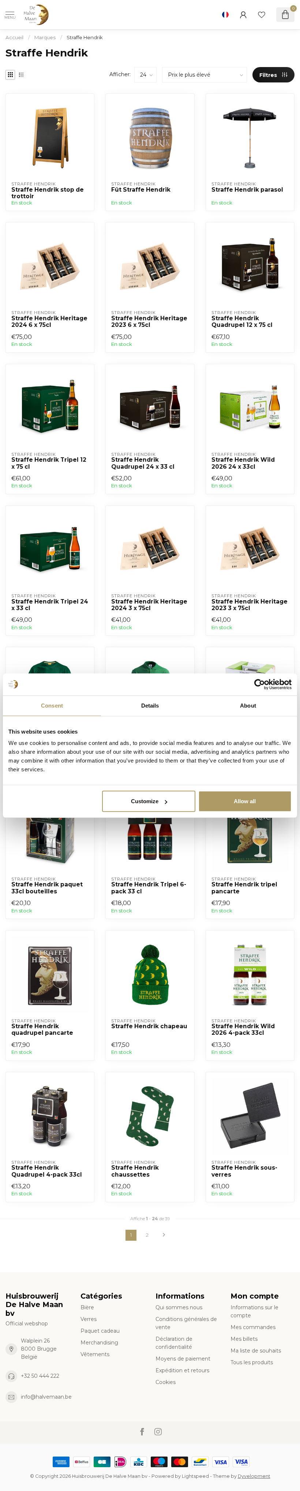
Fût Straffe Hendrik (140, 190)
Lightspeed (195, 1476)
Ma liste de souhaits (255, 1350)
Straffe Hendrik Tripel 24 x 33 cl (49, 605)
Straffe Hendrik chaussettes (135, 1171)
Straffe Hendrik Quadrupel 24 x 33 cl (143, 463)
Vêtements (94, 1354)
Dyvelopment (254, 1476)
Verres (88, 1319)
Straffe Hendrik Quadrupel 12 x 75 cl (242, 321)
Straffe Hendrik (85, 37)
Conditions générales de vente (186, 1323)
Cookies (165, 1382)
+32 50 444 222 (40, 1376)
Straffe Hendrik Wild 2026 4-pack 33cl (243, 1029)
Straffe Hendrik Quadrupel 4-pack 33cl (46, 1171)
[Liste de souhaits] (261, 14)
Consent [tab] (52, 705)
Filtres (268, 75)
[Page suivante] (163, 1235)
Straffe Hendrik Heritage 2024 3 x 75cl (149, 605)
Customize (144, 801)
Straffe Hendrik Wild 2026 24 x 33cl (243, 463)
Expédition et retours (182, 1370)
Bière (87, 1307)
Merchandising (99, 1342)
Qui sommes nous (178, 1307)
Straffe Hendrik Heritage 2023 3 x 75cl (249, 605)
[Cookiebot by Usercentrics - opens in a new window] (260, 684)
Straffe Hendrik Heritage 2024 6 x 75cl (49, 321)
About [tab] (248, 705)
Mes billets (244, 1339)
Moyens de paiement (182, 1358)
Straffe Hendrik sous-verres (244, 1171)
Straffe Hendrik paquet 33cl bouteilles (47, 887)
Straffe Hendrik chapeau (149, 1026)
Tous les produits (251, 1362)
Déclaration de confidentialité (173, 1343)
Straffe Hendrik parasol (247, 190)
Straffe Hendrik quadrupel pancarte (42, 1029)
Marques (45, 37)
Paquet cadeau (100, 1331)
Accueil (14, 37)
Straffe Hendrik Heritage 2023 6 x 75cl (149, 321)
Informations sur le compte (254, 1311)
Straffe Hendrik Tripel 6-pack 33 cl (148, 887)
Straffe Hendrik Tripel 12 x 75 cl (48, 463)
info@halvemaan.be (46, 1397)
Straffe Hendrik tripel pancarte (244, 887)
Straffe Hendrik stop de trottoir (47, 193)
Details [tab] (150, 705)
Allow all (245, 801)
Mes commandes (252, 1327)
